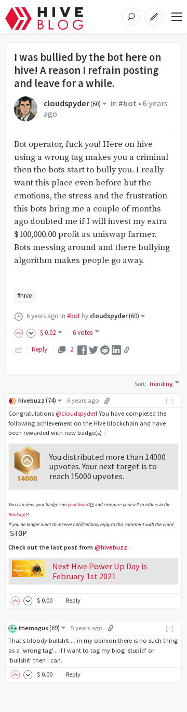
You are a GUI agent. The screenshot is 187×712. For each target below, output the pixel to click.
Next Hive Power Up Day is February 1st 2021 (99, 571)
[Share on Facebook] (82, 349)
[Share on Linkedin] (116, 349)
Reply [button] (73, 600)
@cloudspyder (76, 413)
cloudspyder (72, 103)
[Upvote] (20, 332)
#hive (24, 295)
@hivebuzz (111, 547)
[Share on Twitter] (93, 349)
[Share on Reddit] (105, 349)
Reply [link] (39, 349)
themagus (39, 628)
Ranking (16, 514)
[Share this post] (126, 350)
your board (78, 505)
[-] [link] (170, 400)
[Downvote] (31, 332)
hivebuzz (37, 400)
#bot (127, 103)
